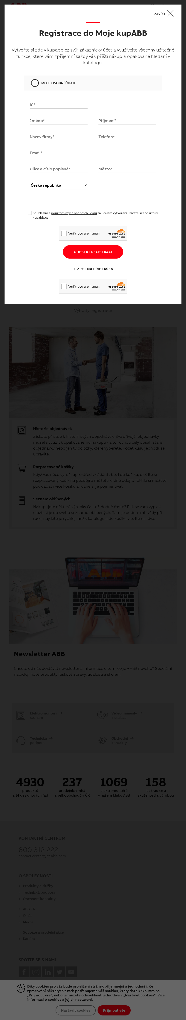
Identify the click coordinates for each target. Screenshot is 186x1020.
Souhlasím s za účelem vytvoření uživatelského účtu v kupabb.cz (95, 215)
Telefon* (106, 136)
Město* (105, 168)
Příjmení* (107, 120)
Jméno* (37, 120)
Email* (36, 152)
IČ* (32, 104)
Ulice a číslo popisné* (50, 168)
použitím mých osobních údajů (74, 213)
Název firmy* (42, 136)
